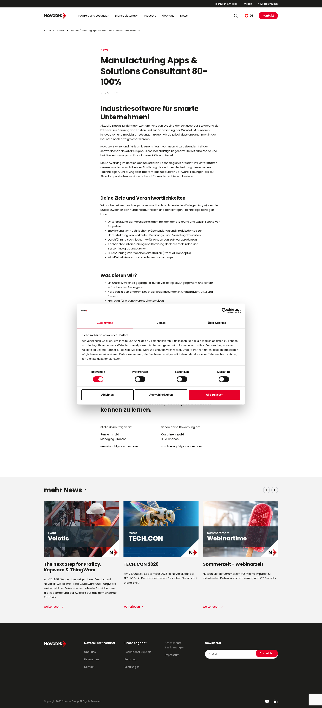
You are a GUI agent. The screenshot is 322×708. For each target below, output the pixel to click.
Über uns (90, 652)
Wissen (248, 3)
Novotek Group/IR (268, 3)
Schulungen (132, 667)
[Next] (274, 490)
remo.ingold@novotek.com (119, 446)
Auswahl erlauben (161, 394)
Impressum (172, 655)
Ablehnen (107, 394)
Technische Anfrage (226, 3)
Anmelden (267, 653)
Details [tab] (161, 322)
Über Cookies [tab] (217, 322)
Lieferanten (91, 659)
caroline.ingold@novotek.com (181, 446)
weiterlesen (52, 607)
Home (47, 30)
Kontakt (268, 15)
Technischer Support (137, 652)
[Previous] (266, 490)
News (184, 15)
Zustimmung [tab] (105, 322)
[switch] (140, 379)
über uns (168, 15)
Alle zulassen (214, 394)
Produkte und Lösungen (93, 15)
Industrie (150, 15)
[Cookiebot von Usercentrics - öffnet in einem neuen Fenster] (224, 310)
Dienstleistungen (126, 15)
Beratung (130, 659)
